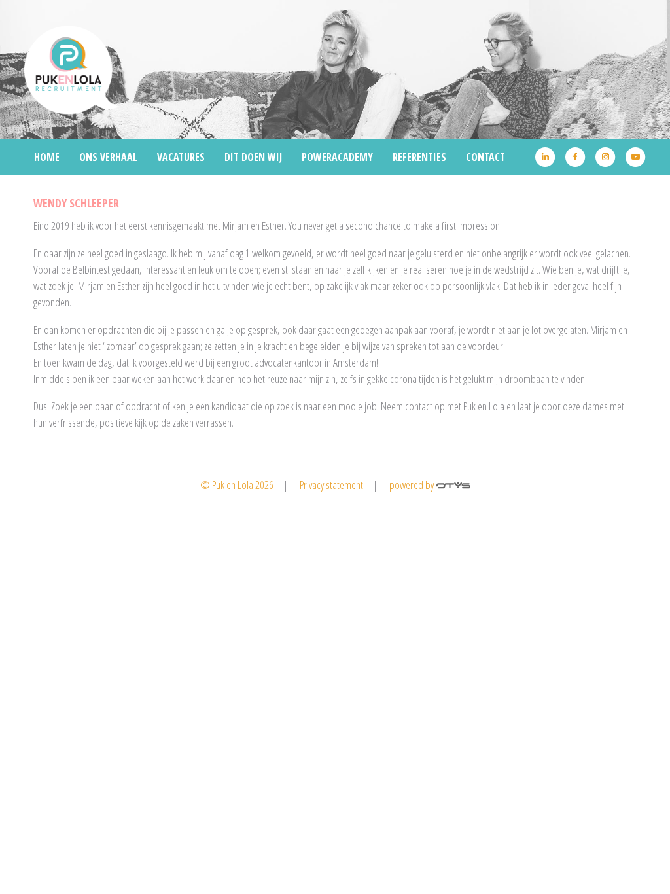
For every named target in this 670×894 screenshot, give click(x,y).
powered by (412, 484)
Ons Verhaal (108, 157)
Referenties (419, 157)
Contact (485, 157)
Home (47, 157)
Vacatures (181, 157)
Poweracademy (337, 157)
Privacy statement (331, 484)
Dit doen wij (253, 157)
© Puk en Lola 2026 (236, 484)
